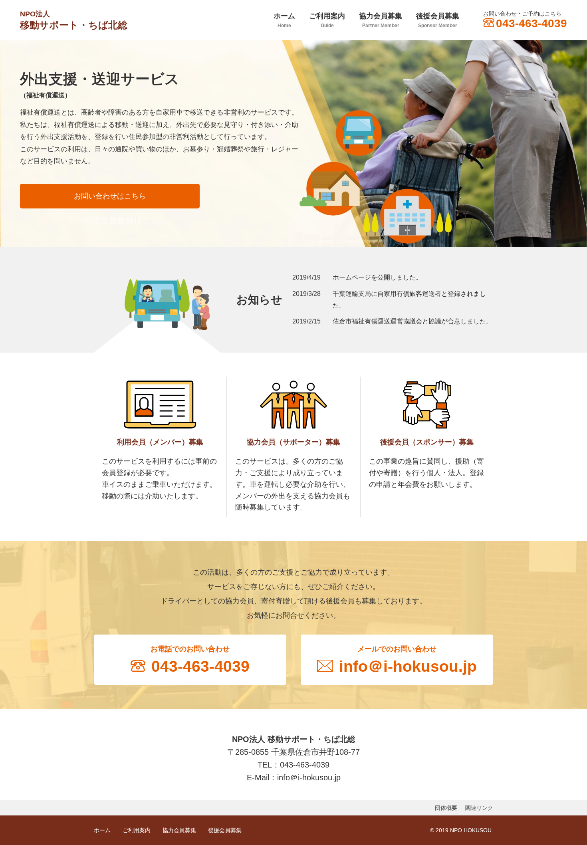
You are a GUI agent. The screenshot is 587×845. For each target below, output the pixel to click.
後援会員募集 (437, 20)
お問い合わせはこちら (110, 196)
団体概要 (446, 808)
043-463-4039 (531, 23)
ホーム (284, 20)
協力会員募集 (380, 20)
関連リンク (479, 808)
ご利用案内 (327, 20)
